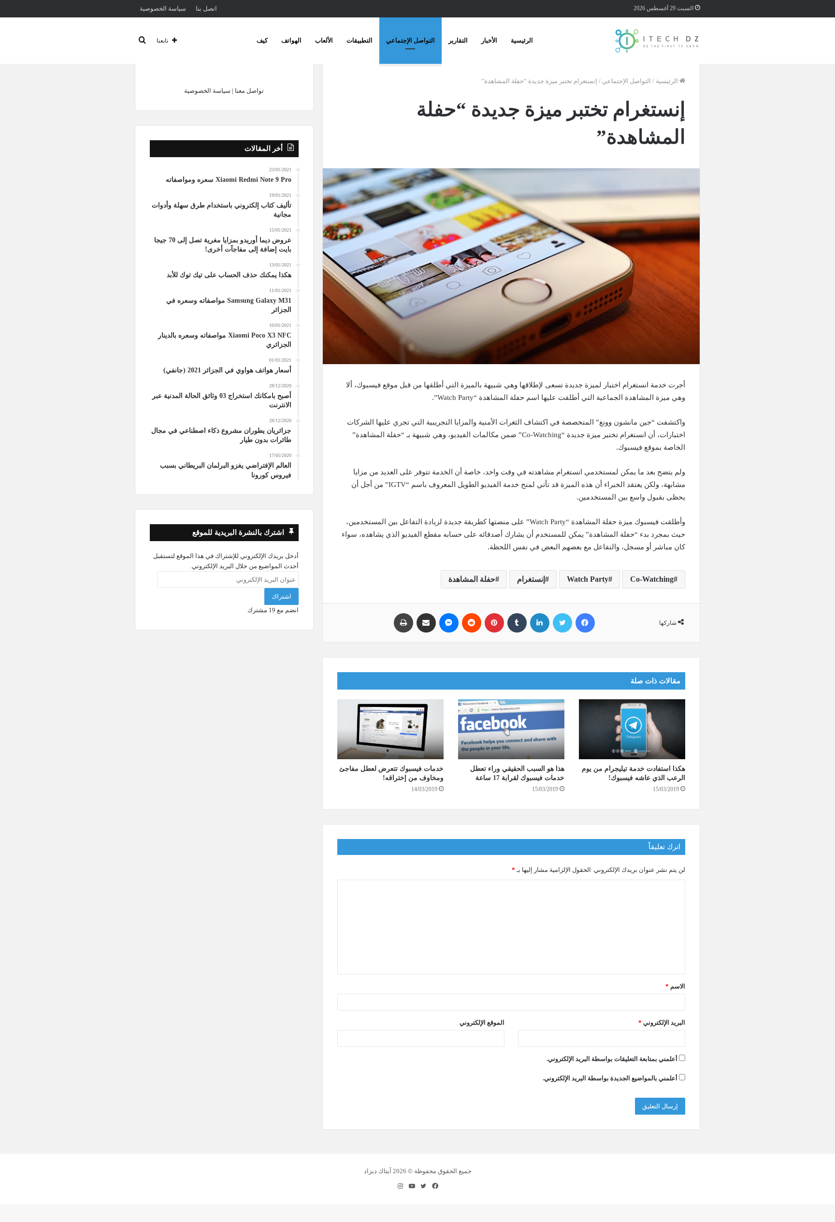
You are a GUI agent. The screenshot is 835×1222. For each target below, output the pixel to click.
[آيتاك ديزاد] (657, 40)
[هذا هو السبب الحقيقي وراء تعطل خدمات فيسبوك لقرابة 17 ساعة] (511, 729)
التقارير (458, 40)
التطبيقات (359, 40)
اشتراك (281, 596)
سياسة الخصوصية (163, 8)
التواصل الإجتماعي (410, 40)
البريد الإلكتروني (661, 1022)
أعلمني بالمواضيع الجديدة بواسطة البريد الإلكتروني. (610, 1078)
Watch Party (587, 579)
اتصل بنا (206, 8)
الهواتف (291, 40)
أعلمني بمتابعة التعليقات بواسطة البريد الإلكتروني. (612, 1058)
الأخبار (489, 40)
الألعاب (324, 40)
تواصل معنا (249, 90)
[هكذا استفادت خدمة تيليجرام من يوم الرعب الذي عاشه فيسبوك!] (632, 729)
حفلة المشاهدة (471, 579)
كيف (262, 40)
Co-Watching (652, 579)
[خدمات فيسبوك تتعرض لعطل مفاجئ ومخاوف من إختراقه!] (390, 729)
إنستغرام (531, 579)
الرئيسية (522, 40)
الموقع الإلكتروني (482, 1022)
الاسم (675, 986)
